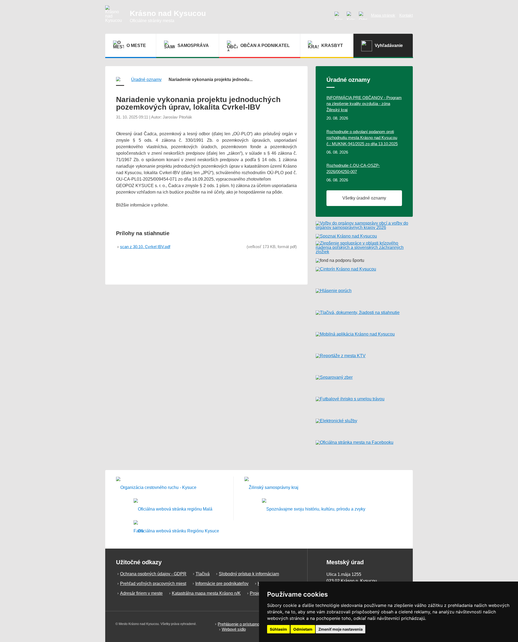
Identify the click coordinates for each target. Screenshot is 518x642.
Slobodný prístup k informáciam (249, 574)
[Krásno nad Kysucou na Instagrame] (339, 16)
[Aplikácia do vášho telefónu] (364, 340)
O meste (136, 45)
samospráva (193, 45)
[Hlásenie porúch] (364, 297)
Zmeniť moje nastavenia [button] (340, 629)
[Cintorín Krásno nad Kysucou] (364, 275)
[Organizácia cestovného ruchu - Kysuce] (156, 487)
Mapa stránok (383, 15)
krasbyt (332, 45)
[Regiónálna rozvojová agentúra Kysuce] (176, 531)
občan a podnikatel (265, 45)
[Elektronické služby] (364, 427)
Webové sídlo (234, 629)
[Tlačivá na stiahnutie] (364, 319)
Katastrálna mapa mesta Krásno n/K (206, 593)
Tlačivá (203, 574)
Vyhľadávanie (389, 45)
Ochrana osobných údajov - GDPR (153, 574)
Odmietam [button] (302, 629)
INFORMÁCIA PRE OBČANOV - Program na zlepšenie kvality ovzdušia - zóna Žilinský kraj (364, 103)
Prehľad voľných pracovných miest (153, 583)
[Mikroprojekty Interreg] (313, 509)
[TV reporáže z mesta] (364, 362)
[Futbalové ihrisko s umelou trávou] (364, 405)
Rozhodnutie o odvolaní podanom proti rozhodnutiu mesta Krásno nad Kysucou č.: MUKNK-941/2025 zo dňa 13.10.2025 (362, 137)
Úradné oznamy (146, 79)
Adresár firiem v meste (141, 593)
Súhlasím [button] (278, 629)
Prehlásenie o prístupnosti (240, 624)
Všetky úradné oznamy (364, 198)
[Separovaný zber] (364, 384)
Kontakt (406, 15)
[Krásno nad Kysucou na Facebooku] (351, 16)
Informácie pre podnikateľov (221, 583)
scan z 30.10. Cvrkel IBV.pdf (145, 246)
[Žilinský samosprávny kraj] (271, 487)
